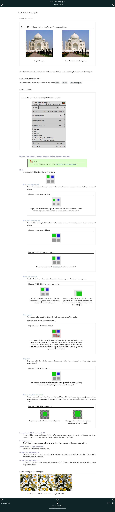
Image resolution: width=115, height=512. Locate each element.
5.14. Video (110, 503)
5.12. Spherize (5, 503)
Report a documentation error (57, 508)
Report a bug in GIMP (57, 506)
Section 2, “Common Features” (67, 164)
